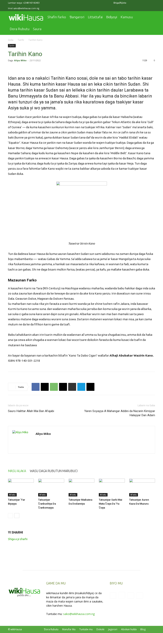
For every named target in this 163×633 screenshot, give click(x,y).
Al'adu (12, 494)
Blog (143, 629)
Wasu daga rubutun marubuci (53, 471)
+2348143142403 (31, 2)
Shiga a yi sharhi (17, 539)
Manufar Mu (69, 629)
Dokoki (100, 629)
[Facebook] (132, 3)
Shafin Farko (57, 17)
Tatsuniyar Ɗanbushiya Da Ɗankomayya (47, 503)
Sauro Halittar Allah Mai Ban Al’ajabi (31, 411)
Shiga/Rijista (119, 3)
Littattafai (95, 17)
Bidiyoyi (111, 17)
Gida (10, 40)
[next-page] (16, 515)
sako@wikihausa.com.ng (26, 8)
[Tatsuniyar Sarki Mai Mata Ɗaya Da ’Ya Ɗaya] (112, 487)
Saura (37, 29)
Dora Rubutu (19, 29)
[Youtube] (152, 3)
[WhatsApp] (54, 387)
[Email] (63, 387)
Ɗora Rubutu (51, 629)
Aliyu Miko (20, 60)
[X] (145, 3)
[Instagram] (139, 3)
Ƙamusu (127, 17)
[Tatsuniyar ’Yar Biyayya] (21, 487)
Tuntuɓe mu (86, 629)
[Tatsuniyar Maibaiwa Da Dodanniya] (81, 487)
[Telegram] (81, 387)
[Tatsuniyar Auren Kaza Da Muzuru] (142, 487)
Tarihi (21, 40)
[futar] (72, 387)
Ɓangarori (77, 17)
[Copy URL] (90, 387)
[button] (150, 17)
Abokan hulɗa (129, 629)
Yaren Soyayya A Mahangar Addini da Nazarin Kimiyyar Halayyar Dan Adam (119, 413)
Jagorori (112, 629)
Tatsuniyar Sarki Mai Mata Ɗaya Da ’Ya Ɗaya (110, 503)
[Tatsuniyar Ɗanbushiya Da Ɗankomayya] (51, 487)
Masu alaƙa (17, 471)
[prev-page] (10, 515)
